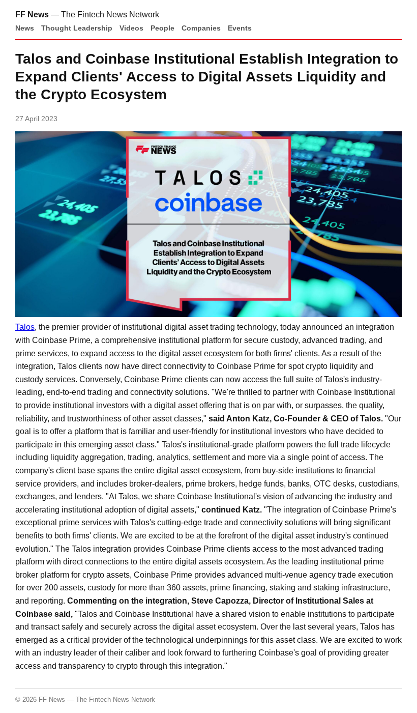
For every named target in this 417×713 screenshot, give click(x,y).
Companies (201, 28)
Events (240, 28)
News (24, 28)
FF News (32, 14)
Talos (25, 327)
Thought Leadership (76, 28)
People (162, 28)
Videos (131, 28)
